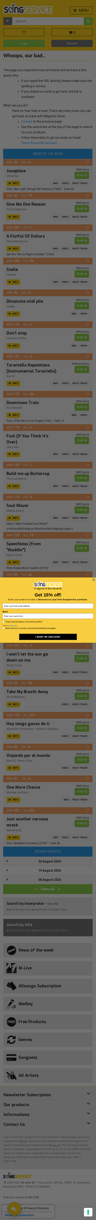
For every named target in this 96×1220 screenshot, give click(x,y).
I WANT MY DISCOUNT (48, 636)
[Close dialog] (93, 579)
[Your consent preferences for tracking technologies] (88, 1212)
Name (5, 612)
